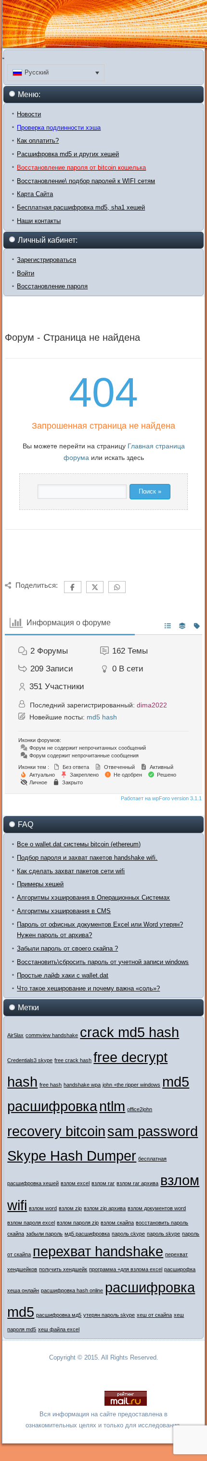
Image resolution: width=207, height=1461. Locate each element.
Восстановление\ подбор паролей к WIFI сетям (86, 181)
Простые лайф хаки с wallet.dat (62, 975)
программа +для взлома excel (125, 1269)
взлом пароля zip (78, 1223)
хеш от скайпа (154, 1315)
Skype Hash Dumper (71, 1156)
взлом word (43, 1208)
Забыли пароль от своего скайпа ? (67, 948)
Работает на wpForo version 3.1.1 (160, 798)
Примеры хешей (40, 884)
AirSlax (15, 1035)
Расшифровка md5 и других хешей (68, 154)
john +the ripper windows (131, 1085)
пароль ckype (128, 1234)
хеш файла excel (58, 1329)
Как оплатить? (38, 140)
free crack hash (72, 1060)
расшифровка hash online (72, 1290)
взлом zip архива (105, 1208)
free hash (50, 1085)
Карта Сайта (35, 194)
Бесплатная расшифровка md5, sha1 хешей (81, 207)
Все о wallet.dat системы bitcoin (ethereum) (79, 844)
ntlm (112, 1106)
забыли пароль (44, 1234)
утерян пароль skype (109, 1315)
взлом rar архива (137, 1183)
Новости (29, 114)
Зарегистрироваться (46, 259)
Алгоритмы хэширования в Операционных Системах (93, 897)
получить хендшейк (63, 1269)
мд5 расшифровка (87, 1234)
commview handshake (52, 1035)
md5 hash (102, 717)
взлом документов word (157, 1208)
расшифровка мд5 (58, 1315)
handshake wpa (82, 1085)
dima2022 (152, 705)
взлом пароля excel (31, 1223)
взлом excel (75, 1183)
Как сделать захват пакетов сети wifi (71, 871)
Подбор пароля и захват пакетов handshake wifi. (87, 857)
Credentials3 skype (29, 1060)
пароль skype (163, 1234)
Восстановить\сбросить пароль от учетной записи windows (103, 962)
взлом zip (70, 1208)
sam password (152, 1131)
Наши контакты (39, 220)
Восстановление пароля (52, 286)
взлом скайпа (117, 1223)
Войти (25, 273)
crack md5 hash (129, 1032)
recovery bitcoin (56, 1131)
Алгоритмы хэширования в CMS (64, 911)
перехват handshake (98, 1251)
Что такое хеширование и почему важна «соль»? (88, 988)
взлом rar (103, 1183)
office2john (139, 1109)
